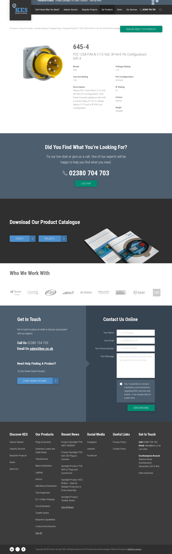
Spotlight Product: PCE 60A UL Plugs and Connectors (72, 469)
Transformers (41, 459)
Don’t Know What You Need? (47, 9)
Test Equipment (107, 35)
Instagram (92, 442)
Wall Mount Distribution (46, 486)
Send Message (141, 407)
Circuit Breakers (107, 54)
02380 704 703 (148, 9)
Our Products (107, 9)
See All (38, 533)
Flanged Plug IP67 (70, 28)
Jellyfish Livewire (134, 549)
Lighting (39, 472)
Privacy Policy (119, 442)
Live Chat (86, 183)
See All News (67, 507)
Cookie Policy (119, 449)
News (12, 462)
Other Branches (146, 473)
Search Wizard (16, 442)
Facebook (92, 455)
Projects (55, 239)
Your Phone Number (108, 348)
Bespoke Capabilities (107, 73)
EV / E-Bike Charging (107, 45)
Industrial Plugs (41, 28)
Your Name (108, 332)
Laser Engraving (107, 26)
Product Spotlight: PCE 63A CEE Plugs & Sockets (72, 456)
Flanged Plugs (55, 28)
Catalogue (107, 18)
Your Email (109, 340)
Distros (38, 479)
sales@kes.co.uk (41, 349)
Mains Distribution (43, 465)
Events (25, 239)
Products (14, 28)
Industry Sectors (71, 9)
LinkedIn (91, 449)
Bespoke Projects (89, 9)
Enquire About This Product (141, 29)
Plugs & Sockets (26, 28)
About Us (14, 469)
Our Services (131, 9)
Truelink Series (107, 64)
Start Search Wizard (40, 381)
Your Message (108, 356)
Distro (119, 9)
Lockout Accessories (107, 82)
